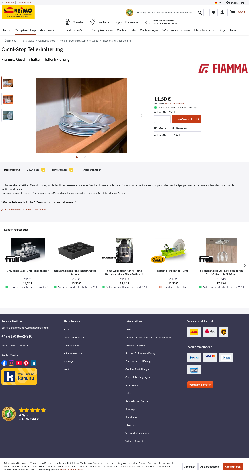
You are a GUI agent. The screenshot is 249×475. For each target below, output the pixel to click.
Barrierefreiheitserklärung (140, 353)
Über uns (130, 425)
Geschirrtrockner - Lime (173, 270)
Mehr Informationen (71, 469)
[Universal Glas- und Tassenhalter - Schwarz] (76, 250)
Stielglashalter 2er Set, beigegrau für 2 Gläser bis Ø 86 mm (221, 272)
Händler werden (72, 353)
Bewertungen (62, 169)
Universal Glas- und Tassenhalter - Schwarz (76, 272)
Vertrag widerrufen (200, 384)
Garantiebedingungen (137, 377)
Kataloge (68, 361)
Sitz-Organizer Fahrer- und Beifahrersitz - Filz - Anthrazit (124, 272)
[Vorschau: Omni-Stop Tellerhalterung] (7, 82)
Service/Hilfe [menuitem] (237, 2)
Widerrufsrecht (134, 441)
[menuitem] (169, 12)
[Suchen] (200, 12)
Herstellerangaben (90, 169)
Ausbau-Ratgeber (135, 345)
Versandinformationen (138, 433)
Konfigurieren (233, 466)
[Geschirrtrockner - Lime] (173, 250)
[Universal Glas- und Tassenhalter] (27, 250)
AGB (128, 329)
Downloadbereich (73, 337)
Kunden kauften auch (16, 229)
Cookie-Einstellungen (137, 369)
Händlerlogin (24, 2)
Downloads (35, 169)
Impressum (131, 385)
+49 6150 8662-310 (16, 336)
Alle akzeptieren (209, 466)
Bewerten (181, 128)
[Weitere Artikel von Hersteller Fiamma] (223, 70)
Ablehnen (189, 466)
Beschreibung (12, 169)
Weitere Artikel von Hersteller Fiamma (26, 209)
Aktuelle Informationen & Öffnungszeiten (148, 337)
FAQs (66, 329)
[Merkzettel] (213, 12)
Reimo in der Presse (136, 401)
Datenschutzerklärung (138, 361)
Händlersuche (71, 345)
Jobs (128, 393)
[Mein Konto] (223, 12)
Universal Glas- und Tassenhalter (27, 270)
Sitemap (130, 409)
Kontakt (10, 2)
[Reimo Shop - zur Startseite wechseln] (32, 10)
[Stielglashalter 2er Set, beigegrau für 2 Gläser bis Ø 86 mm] (221, 250)
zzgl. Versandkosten (174, 103)
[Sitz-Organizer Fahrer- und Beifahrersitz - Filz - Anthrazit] (124, 250)
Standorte (131, 417)
